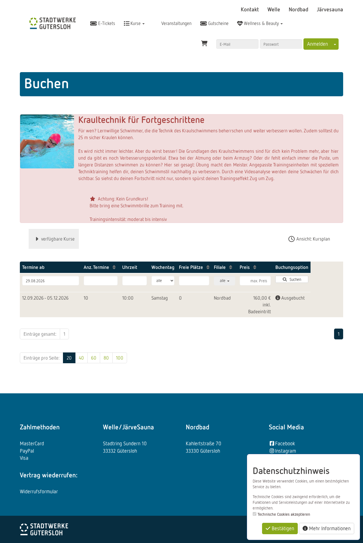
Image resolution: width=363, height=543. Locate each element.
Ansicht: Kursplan (312, 239)
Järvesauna (330, 9)
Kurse (135, 23)
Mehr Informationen (329, 528)
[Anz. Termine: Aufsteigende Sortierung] (114, 267)
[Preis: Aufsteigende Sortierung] (254, 267)
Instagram (285, 451)
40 (81, 358)
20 (69, 358)
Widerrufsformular (39, 491)
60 (93, 358)
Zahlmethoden (40, 427)
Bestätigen (282, 528)
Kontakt (250, 9)
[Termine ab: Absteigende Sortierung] (49, 267)
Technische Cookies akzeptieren (284, 514)
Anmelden (317, 44)
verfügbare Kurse (57, 239)
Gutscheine (218, 23)
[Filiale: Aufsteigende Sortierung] (230, 267)
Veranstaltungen (175, 23)
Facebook (285, 443)
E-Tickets (106, 23)
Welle (274, 9)
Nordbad (299, 9)
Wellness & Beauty (261, 23)
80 (106, 358)
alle (223, 280)
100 (119, 358)
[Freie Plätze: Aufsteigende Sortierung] (207, 267)
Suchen (294, 279)
